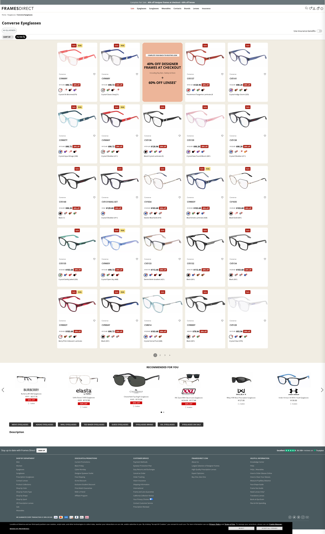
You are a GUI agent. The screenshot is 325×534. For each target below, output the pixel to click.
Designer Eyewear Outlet (84, 473)
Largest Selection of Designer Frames (205, 466)
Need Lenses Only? (257, 492)
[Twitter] (294, 517)
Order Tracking (138, 477)
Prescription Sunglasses (25, 477)
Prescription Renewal (141, 507)
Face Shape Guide (257, 484)
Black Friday (79, 466)
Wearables (166, 8)
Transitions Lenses (257, 495)
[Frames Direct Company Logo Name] (18, 8)
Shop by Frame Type (24, 492)
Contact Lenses (22, 480)
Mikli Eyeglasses (68, 424)
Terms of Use (230, 524)
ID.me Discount (80, 480)
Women (19, 466)
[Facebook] (289, 517)
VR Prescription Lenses (24, 503)
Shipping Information (141, 484)
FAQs (252, 466)
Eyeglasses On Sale (191, 424)
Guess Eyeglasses (120, 424)
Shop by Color (21, 488)
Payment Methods (140, 462)
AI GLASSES (9, 30)
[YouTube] (307, 517)
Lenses (196, 8)
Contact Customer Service (143, 503)
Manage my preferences (19, 528)
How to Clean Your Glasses (260, 477)
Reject (241, 528)
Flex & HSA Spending (258, 503)
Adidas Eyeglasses (44, 424)
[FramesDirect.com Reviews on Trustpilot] (256, 450)
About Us (195, 462)
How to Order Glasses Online (261, 473)
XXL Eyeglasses (167, 424)
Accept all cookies (269, 528)
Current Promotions (82, 462)
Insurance (206, 8)
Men (18, 462)
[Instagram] (302, 517)
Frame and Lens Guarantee (143, 492)
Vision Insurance (139, 480)
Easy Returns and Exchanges (144, 469)
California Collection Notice (143, 495)
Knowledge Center (257, 462)
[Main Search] (306, 8)
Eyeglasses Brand (144, 424)
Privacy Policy (215, 524)
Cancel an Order (139, 473)
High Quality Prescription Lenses (204, 469)
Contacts (177, 8)
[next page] (169, 355)
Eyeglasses (141, 8)
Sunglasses (154, 8)
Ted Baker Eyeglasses (94, 424)
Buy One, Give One (199, 477)
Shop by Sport (21, 499)
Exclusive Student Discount (85, 484)
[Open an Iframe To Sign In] (314, 8)
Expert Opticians (198, 473)
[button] (322, 390)
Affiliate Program (81, 495)
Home (4, 15)
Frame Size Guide (256, 488)
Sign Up (41, 450)
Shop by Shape (22, 495)
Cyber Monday (80, 469)
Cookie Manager (275, 524)
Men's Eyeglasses (20, 424)
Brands (187, 8)
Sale (132, 8)
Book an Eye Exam (257, 499)
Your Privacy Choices (141, 499)
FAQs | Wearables (257, 469)
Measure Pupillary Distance (260, 480)
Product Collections (23, 484)
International (138, 488)
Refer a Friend (80, 492)
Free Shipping (80, 477)
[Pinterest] (298, 517)
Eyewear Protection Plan (142, 466)
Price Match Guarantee (83, 488)
